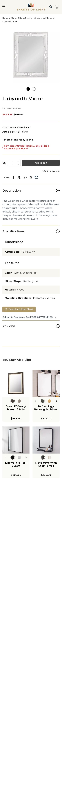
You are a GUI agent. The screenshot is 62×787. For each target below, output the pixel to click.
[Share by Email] (36, 177)
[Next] (56, 401)
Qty (4, 163)
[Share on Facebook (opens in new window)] (13, 177)
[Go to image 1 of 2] (28, 89)
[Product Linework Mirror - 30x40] (15, 440)
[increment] (18, 161)
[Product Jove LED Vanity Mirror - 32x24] (15, 383)
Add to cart (41, 163)
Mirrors (37, 18)
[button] (31, 53)
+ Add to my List (51, 171)
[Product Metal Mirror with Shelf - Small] (46, 440)
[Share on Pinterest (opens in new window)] (25, 177)
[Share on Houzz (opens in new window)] (31, 177)
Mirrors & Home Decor (20, 18)
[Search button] (50, 6)
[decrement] (18, 164)
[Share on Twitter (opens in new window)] (19, 177)
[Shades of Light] (31, 6)
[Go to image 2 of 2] (34, 89)
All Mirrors (47, 18)
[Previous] (35, 401)
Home (5, 18)
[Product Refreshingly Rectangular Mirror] (46, 383)
